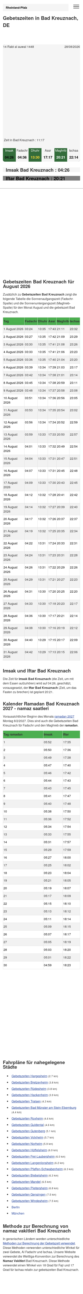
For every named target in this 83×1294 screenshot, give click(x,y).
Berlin (16, 1207)
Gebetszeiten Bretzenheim (30, 1082)
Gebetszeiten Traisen (26, 1101)
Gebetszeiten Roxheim (27, 1118)
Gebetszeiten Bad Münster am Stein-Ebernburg (44, 1107)
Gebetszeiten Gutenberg (28, 1131)
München (18, 1213)
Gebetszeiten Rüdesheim (29, 1088)
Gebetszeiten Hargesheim (29, 1076)
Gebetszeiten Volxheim (27, 1137)
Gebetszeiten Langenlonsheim (32, 1162)
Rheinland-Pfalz (16, 7)
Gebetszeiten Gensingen (29, 1194)
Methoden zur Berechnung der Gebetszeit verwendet (39, 1243)
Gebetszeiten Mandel (26, 1181)
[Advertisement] (41, 96)
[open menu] (76, 7)
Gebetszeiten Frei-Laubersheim (33, 1156)
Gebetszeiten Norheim (27, 1143)
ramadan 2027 (64, 716)
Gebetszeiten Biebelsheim (30, 1175)
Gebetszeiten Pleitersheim (30, 1188)
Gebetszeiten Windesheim (30, 1200)
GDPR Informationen (17, 1288)
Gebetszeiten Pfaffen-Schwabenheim (37, 1169)
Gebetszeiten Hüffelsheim (29, 1150)
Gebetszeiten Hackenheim (30, 1095)
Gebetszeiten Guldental (28, 1124)
